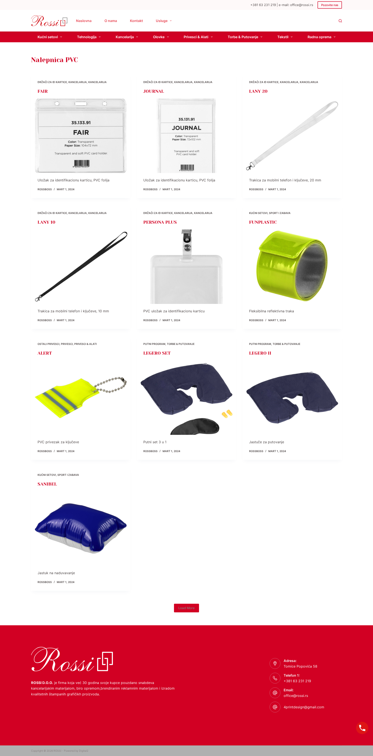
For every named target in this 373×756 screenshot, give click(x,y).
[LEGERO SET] (186, 397)
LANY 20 (258, 91)
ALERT (45, 353)
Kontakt (136, 21)
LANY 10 (46, 222)
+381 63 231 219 (297, 681)
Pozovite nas (329, 5)
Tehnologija (86, 37)
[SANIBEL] (80, 528)
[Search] (340, 20)
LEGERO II (260, 353)
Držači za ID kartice (52, 82)
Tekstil (282, 37)
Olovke (158, 37)
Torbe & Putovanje (243, 37)
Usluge (162, 21)
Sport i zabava (280, 213)
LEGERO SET (157, 353)
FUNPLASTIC (263, 222)
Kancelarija (125, 37)
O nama (110, 21)
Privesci (67, 344)
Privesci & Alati (196, 37)
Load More (186, 608)
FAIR (43, 91)
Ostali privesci (48, 344)
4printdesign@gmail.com (304, 707)
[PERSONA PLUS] (186, 266)
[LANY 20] (292, 136)
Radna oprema (319, 37)
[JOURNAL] (186, 136)
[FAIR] (80, 136)
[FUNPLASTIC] (292, 266)
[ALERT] (80, 397)
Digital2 (83, 750)
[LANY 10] (80, 266)
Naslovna (84, 21)
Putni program (154, 344)
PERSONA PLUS (160, 222)
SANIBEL (47, 484)
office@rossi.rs (296, 695)
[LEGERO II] (292, 397)
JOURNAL (153, 91)
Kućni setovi (48, 37)
